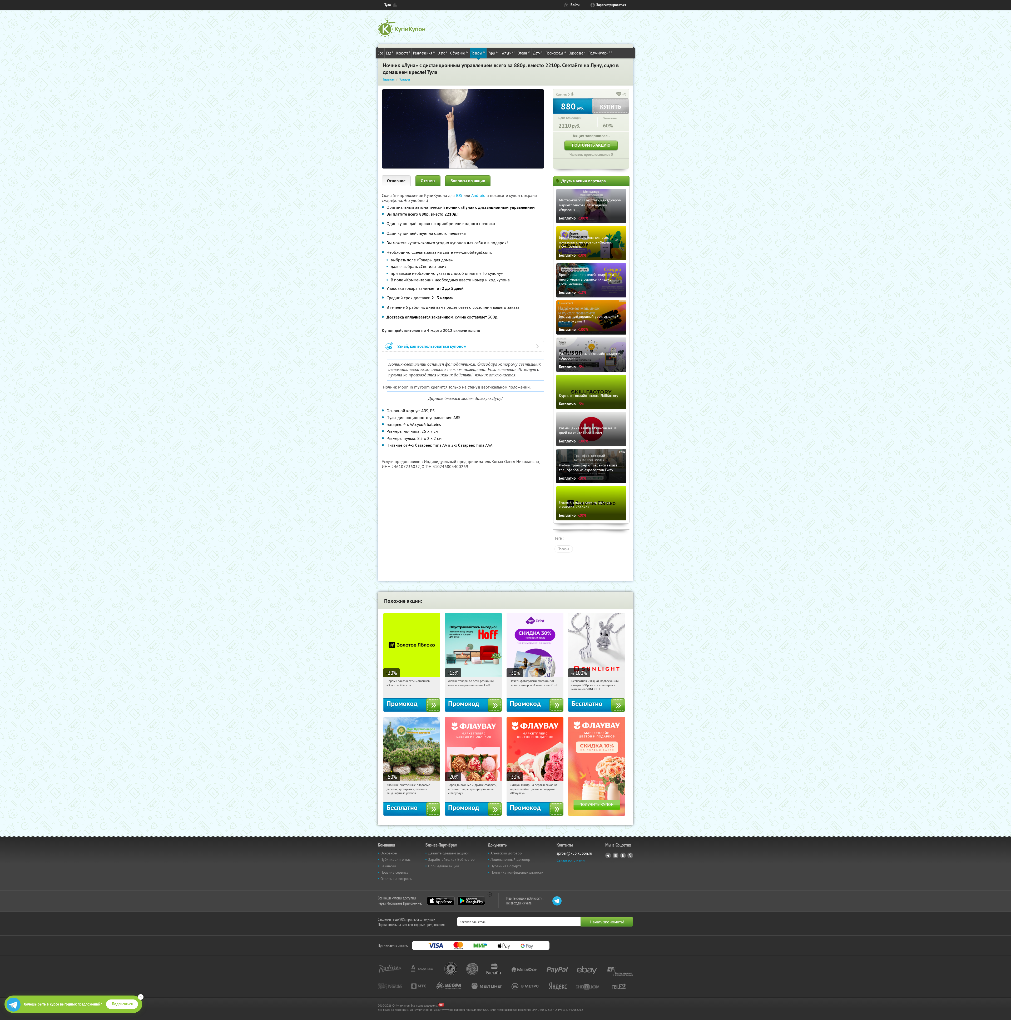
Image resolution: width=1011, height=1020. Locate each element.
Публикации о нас (395, 859)
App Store (441, 901)
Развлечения (424, 53)
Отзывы (428, 180)
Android (479, 195)
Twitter (623, 855)
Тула (387, 5)
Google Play (471, 901)
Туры (493, 53)
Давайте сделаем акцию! (448, 853)
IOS (459, 195)
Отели (524, 53)
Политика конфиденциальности (516, 872)
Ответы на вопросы (396, 878)
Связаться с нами (571, 860)
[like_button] (619, 94)
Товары (478, 53)
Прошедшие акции (443, 866)
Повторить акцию (591, 145)
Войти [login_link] (575, 5)
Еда (389, 53)
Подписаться (122, 1004)
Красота (403, 53)
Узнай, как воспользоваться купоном (432, 346)
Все (380, 53)
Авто (442, 53)
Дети (538, 53)
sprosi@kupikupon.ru (574, 853)
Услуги (508, 53)
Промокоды (556, 53)
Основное (396, 180)
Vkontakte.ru (615, 855)
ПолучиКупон (600, 53)
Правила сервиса (394, 872)
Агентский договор (506, 853)
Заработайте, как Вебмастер (451, 859)
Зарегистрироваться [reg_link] (611, 5)
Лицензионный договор (510, 859)
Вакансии (388, 866)
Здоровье (577, 53)
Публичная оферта (506, 866)
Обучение (459, 53)
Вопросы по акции (467, 180)
